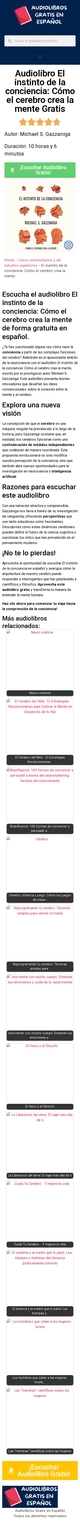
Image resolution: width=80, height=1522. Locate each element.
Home (9, 260)
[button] (40, 56)
